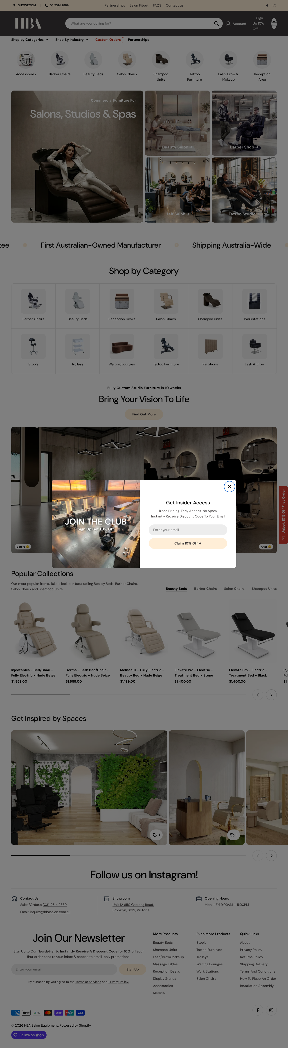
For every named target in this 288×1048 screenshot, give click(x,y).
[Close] (229, 486)
